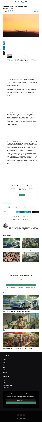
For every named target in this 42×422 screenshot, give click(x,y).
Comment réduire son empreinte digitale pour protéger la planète (18, 329)
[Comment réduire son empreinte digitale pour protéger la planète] (21, 321)
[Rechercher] (37, 2)
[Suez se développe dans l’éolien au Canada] (21, 25)
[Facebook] (4, 44)
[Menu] (4, 2)
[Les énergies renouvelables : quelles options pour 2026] (30, 257)
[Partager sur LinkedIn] (12, 11)
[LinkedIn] (4, 47)
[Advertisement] (23, 46)
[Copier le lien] (4, 54)
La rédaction (5, 380)
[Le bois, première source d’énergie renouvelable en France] (11, 257)
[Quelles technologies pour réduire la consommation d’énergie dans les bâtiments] (30, 243)
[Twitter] (4, 42)
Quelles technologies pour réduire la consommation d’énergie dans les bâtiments (30, 249)
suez (12, 203)
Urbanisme (5, 372)
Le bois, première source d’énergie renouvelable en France (10, 263)
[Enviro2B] (21, 1)
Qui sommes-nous (6, 379)
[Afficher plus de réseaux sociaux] (14, 11)
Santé (4, 369)
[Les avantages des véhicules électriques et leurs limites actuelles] (11, 243)
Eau (3, 364)
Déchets (4, 362)
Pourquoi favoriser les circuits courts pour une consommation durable (18, 348)
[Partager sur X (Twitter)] (8, 11)
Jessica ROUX (7, 8)
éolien (9, 203)
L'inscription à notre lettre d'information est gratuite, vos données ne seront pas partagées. (21, 287)
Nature (4, 367)
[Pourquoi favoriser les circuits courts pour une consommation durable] (21, 339)
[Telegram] (4, 49)
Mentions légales (6, 387)
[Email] (4, 52)
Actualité (4, 359)
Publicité (4, 382)
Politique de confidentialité (7, 385)
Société (4, 370)
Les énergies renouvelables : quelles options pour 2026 (29, 263)
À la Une (4, 357)
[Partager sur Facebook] (10, 11)
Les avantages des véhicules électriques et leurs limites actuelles (11, 249)
